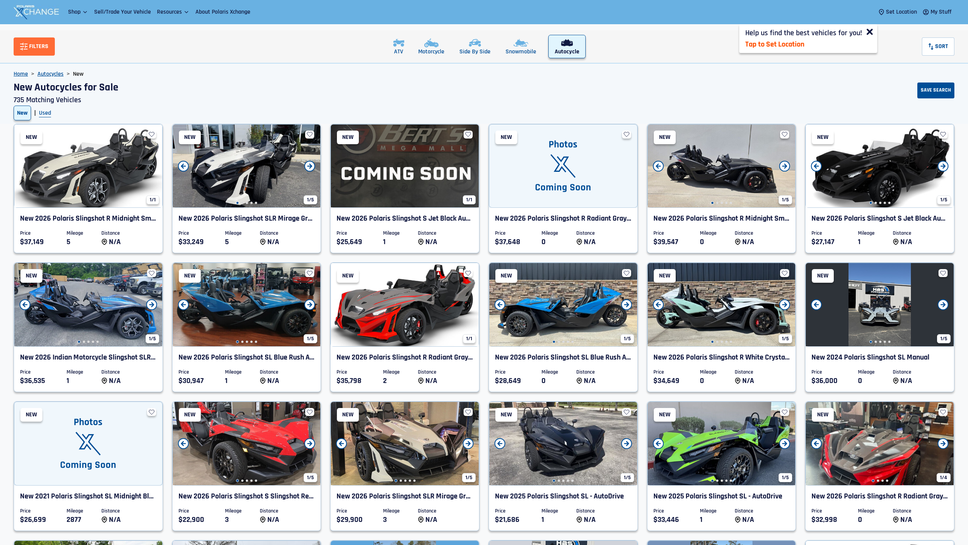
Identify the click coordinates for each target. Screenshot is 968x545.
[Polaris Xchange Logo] (36, 12)
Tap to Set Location (774, 44)
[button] (78, 12)
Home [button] (21, 74)
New (22, 113)
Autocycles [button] (50, 74)
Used (45, 113)
